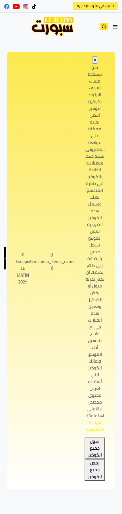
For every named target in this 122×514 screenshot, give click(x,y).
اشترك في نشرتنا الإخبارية (95, 6)
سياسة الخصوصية (94, 425)
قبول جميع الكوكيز (95, 448)
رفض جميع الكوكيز (95, 470)
